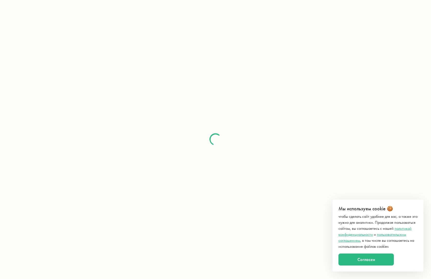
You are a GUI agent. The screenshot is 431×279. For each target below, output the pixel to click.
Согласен (366, 259)
